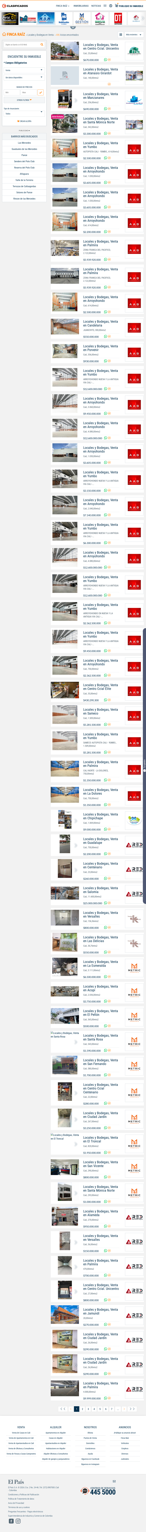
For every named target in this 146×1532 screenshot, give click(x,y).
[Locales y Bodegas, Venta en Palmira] (65, 248)
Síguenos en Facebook (90, 1459)
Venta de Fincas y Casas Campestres (21, 1454)
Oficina (90, 1433)
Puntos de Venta (90, 1438)
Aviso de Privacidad (16, 1503)
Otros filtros (23, 100)
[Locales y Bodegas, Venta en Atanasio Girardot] (65, 75)
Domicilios (90, 1443)
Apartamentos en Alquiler (56, 1433)
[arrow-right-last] (132, 1409)
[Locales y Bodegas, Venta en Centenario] (65, 868)
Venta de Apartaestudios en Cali (21, 1443)
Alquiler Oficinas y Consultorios (56, 1454)
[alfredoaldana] (134, 149)
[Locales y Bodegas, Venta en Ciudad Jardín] (65, 1118)
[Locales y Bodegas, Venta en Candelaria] (65, 326)
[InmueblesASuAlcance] (134, 820)
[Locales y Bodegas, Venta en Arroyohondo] (65, 172)
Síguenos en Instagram (90, 1464)
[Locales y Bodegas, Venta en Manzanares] (65, 99)
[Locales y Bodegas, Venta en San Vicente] (65, 1167)
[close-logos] (73, 26)
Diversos (124, 1454)
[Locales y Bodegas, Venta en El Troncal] (65, 1143)
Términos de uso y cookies (19, 1507)
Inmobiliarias (81, 5)
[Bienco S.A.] (100, 18)
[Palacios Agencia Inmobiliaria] (9, 18)
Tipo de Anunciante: (11, 108)
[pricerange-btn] (40, 92)
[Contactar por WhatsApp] (106, 60)
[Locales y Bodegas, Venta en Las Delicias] (65, 942)
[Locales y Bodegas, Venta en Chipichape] (65, 819)
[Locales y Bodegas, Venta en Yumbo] (65, 148)
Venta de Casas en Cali (21, 1433)
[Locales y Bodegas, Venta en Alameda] (65, 1216)
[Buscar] (42, 45)
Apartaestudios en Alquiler (55, 1443)
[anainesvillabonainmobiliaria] (134, 51)
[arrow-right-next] (124, 1409)
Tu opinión (144, 764)
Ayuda (90, 1454)
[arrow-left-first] (63, 1409)
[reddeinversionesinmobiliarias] (134, 845)
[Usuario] (110, 6)
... (118, 1409)
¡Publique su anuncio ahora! (125, 1433)
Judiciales (125, 1459)
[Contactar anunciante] (109, 60)
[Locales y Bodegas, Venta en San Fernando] (65, 1065)
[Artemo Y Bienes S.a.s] (118, 18)
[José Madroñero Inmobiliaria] (82, 18)
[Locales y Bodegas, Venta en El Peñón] (65, 1016)
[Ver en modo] (121, 35)
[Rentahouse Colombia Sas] (28, 18)
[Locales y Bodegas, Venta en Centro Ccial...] (65, 1091)
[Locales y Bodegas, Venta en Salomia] (65, 893)
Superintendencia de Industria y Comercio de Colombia (30, 1516)
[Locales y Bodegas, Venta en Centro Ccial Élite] (65, 690)
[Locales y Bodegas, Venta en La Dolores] (65, 794)
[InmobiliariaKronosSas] (134, 919)
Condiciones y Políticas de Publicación (23, 1494)
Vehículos (125, 1443)
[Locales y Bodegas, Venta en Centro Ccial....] (65, 51)
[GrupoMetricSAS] (134, 968)
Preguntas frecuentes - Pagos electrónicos (25, 1511)
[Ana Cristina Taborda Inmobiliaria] (136, 18)
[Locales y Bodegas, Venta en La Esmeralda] (65, 967)
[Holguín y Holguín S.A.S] (64, 18)
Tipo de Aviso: (24, 73)
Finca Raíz (62, 5)
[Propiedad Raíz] (45, 18)
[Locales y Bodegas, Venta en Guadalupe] (65, 844)
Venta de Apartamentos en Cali (21, 1438)
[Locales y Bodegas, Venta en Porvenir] (65, 351)
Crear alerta (25, 121)
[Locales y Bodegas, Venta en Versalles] (65, 917)
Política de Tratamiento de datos (21, 1499)
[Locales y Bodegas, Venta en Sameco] (65, 714)
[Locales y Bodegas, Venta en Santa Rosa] (65, 1041)
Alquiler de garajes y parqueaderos (55, 1459)
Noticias (96, 5)
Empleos (124, 1448)
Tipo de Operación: (24, 66)
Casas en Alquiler (56, 1438)
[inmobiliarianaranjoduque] (134, 100)
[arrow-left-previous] (70, 1409)
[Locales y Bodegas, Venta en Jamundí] (65, 1314)
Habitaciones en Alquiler (55, 1448)
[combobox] (24, 45)
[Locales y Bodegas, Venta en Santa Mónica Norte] (65, 123)
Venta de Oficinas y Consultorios (21, 1448)
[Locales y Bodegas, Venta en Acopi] (65, 991)
